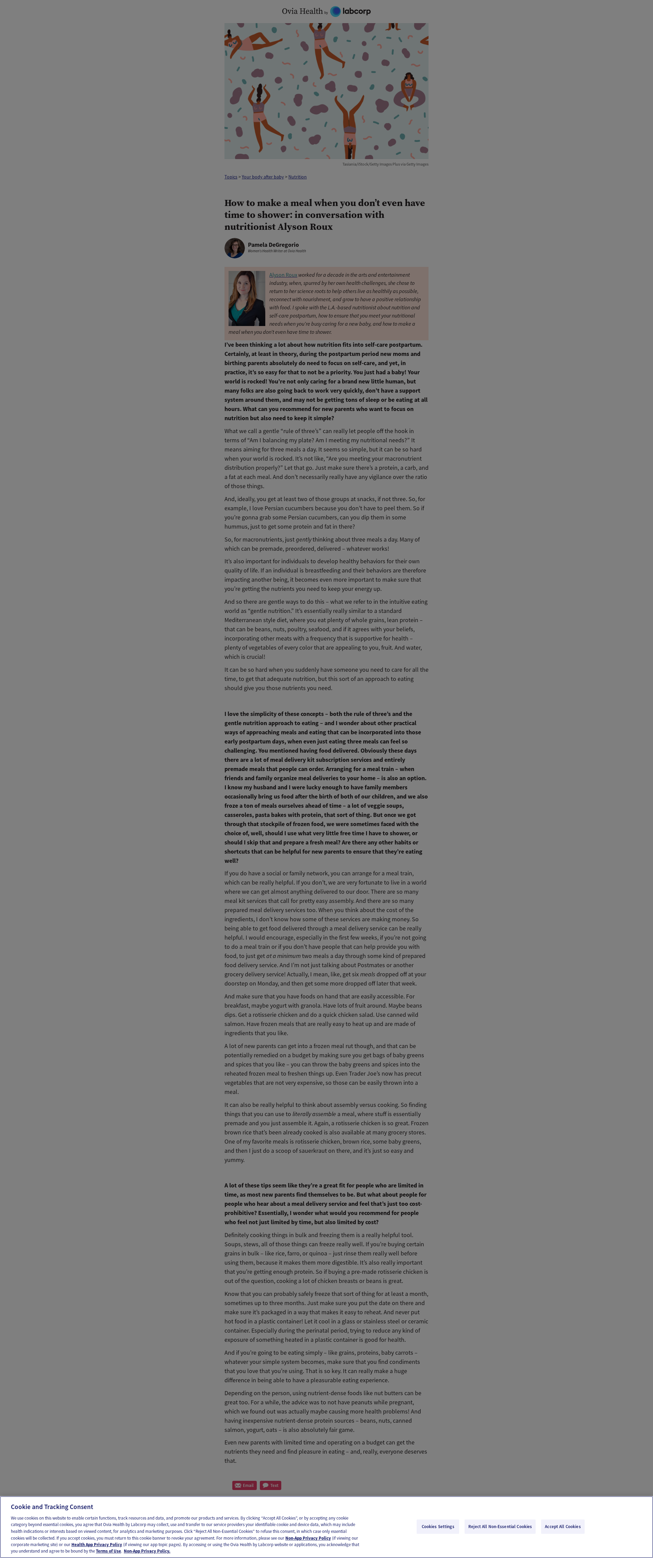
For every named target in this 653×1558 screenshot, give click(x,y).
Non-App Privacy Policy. (147, 1551)
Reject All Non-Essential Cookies (500, 1526)
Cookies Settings (438, 1526)
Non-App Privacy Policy (308, 1538)
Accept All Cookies (563, 1526)
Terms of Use (108, 1551)
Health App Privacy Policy (96, 1544)
